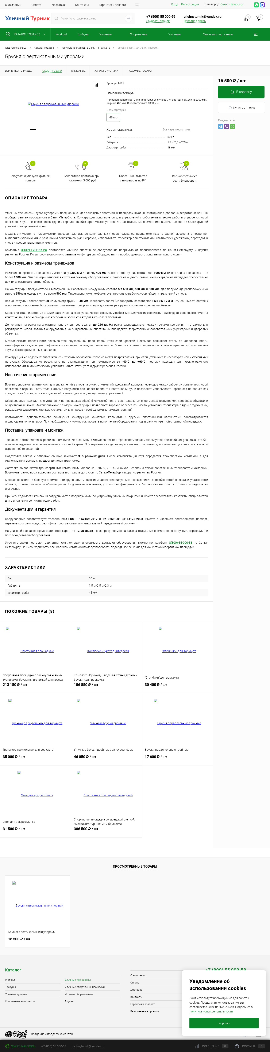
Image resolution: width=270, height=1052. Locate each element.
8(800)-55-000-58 (180, 542)
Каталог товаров (27, 34)
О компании (13, 5)
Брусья (69, 1001)
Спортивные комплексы (20, 1001)
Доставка (58, 5)
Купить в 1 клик (244, 107)
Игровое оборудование (79, 994)
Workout (10, 979)
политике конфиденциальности (211, 1011)
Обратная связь (195, 21)
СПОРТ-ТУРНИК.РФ (34, 250)
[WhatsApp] (232, 126)
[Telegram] (220, 126)
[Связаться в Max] (262, 4)
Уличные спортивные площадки (85, 987)
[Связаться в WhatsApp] (256, 4)
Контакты (82, 5)
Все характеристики (176, 129)
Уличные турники (16, 994)
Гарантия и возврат (112, 5)
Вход (174, 4)
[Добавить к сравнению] (96, 85)
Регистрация (190, 4)
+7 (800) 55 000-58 (53, 1046)
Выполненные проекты (144, 1011)
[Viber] (226, 126)
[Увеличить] (53, 104)
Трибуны (10, 987)
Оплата (36, 5)
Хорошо (224, 1023)
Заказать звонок (158, 21)
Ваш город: (224, 4)
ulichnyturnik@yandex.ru (202, 17)
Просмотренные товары (135, 866)
